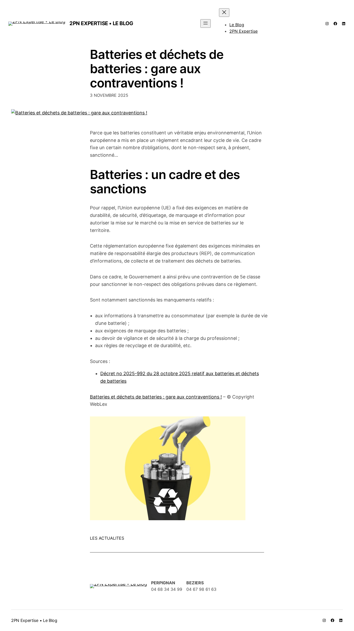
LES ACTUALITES (107, 538)
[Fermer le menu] (224, 12)
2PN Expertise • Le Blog (101, 23)
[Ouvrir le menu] (205, 23)
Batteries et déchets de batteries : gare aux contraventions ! (156, 68)
